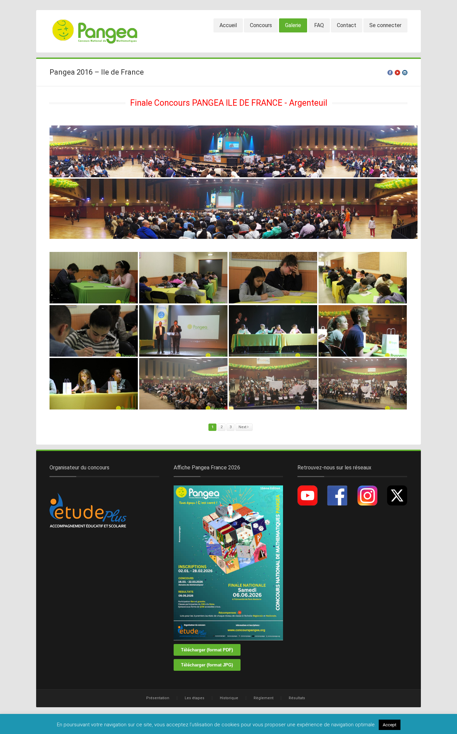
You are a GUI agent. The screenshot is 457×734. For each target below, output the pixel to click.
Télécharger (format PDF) (207, 649)
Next (243, 427)
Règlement (263, 698)
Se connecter (385, 25)
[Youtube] (397, 72)
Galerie (293, 25)
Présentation (157, 698)
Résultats (297, 698)
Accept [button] (389, 724)
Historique (229, 698)
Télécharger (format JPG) (207, 664)
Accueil (228, 25)
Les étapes (194, 698)
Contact (346, 25)
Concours (261, 25)
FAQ (319, 25)
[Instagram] (404, 72)
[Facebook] (390, 72)
